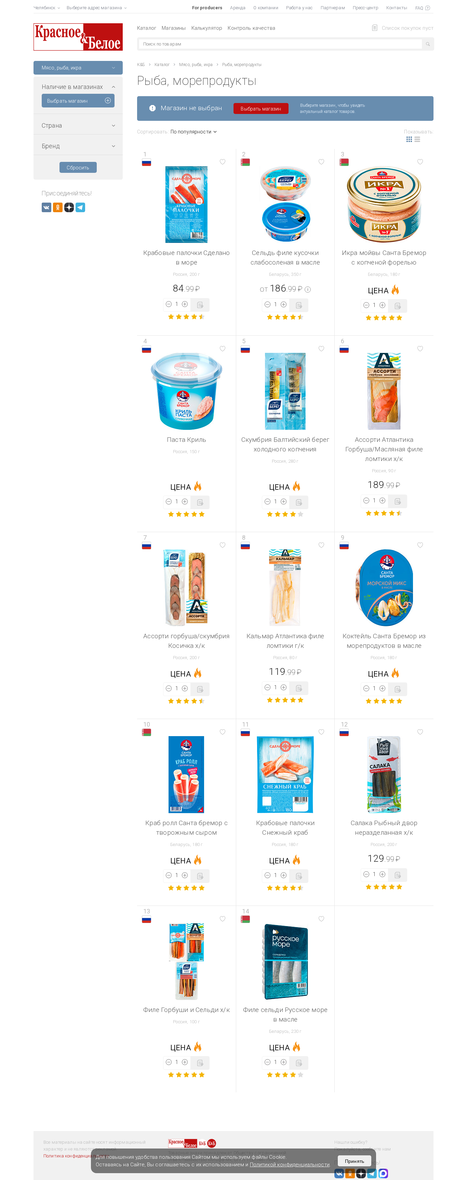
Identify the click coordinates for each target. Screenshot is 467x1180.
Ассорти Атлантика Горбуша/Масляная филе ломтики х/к (384, 449)
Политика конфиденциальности (76, 1155)
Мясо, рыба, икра (196, 64)
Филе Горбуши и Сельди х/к (186, 1010)
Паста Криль (186, 440)
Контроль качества (251, 28)
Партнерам (333, 7)
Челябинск (44, 7)
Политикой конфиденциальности (290, 1165)
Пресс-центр (365, 7)
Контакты (396, 7)
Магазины (174, 28)
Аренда (237, 7)
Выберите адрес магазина (94, 7)
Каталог (146, 28)
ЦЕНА (378, 290)
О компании (265, 7)
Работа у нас (299, 7)
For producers (207, 7)
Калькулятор (207, 28)
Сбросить (78, 167)
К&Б (141, 64)
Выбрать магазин (67, 101)
